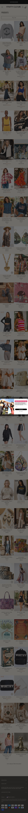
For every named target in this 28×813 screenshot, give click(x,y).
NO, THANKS (21, 411)
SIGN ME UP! (21, 409)
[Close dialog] (27, 399)
